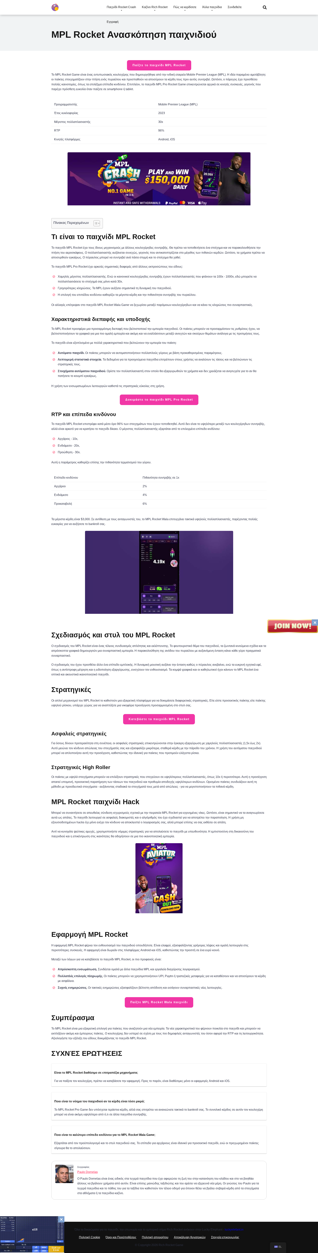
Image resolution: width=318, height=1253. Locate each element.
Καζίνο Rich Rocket (154, 7)
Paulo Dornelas (87, 1172)
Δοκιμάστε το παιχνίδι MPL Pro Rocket (159, 399)
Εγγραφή (113, 21)
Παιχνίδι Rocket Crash (121, 7)
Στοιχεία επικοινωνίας (225, 1237)
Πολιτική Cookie (89, 1237)
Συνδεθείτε (235, 7)
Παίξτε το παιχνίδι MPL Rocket (159, 65)
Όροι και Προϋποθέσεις (121, 1237)
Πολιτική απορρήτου (155, 1237)
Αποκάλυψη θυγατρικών (190, 1237)
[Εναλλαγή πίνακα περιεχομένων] (95, 223)
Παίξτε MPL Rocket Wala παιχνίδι (159, 1002)
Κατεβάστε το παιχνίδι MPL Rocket (159, 719)
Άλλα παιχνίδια (212, 7)
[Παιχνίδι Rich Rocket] (55, 6)
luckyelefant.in (234, 1229)
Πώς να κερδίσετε (184, 7)
